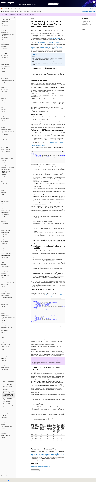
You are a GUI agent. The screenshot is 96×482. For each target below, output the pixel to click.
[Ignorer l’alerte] (94, 2)
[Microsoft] (1, 8)
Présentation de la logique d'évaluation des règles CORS (87, 24)
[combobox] (8, 19)
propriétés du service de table (53, 143)
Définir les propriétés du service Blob (45, 46)
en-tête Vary (57, 379)
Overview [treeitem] (4, 379)
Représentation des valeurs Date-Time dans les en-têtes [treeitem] (8, 392)
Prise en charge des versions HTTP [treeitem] (8, 384)
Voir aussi (83, 29)
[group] (48, 157)
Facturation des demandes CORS (87, 28)
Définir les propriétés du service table (46, 455)
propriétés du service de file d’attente (46, 47)
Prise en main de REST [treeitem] (6, 21)
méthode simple (37, 75)
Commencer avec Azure (90, 11)
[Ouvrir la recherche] (89, 9)
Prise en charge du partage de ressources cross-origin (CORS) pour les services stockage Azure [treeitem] (8, 395)
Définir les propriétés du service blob (53, 294)
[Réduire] (15, 17)
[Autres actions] (64, 18)
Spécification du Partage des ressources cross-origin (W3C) (42, 466)
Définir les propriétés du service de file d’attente (45, 454)
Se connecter (92, 8)
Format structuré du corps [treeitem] (7, 386)
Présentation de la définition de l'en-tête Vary (88, 26)
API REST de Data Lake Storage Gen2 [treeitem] (8, 406)
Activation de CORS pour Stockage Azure (87, 22)
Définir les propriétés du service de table (53, 296)
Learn (32, 18)
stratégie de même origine (55, 38)
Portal (83, 11)
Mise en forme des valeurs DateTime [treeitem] (7, 399)
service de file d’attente (40, 296)
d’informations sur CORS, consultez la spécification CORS (49, 42)
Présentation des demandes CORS (87, 20)
